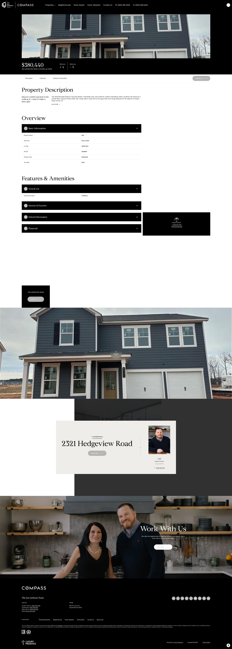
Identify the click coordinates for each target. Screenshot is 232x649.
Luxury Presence (178, 642)
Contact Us (107, 5)
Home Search (79, 5)
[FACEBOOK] (173, 598)
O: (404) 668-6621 (140, 5)
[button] (201, 78)
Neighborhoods (64, 5)
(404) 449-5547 (34, 607)
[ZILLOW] (200, 598)
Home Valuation (93, 5)
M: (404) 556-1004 (122, 5)
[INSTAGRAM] (178, 598)
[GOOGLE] (204, 598)
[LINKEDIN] (182, 598)
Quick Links (100, 619)
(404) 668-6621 (34, 609)
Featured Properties (44, 619)
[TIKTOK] (186, 598)
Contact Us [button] (90, 619)
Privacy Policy (206, 642)
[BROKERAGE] (208, 598)
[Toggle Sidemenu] (228, 5)
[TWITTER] (191, 598)
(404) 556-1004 (177, 225)
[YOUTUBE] (195, 598)
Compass (60, 625)
